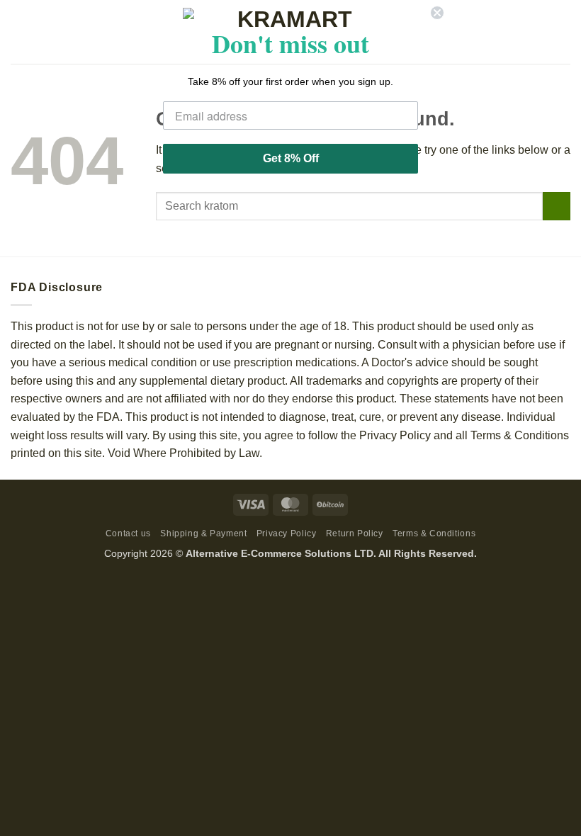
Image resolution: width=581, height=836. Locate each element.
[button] (19, 31)
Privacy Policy (286, 533)
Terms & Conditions (434, 533)
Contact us (128, 533)
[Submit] (556, 206)
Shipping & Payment (203, 533)
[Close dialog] (437, 13)
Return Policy (354, 533)
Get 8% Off (291, 158)
